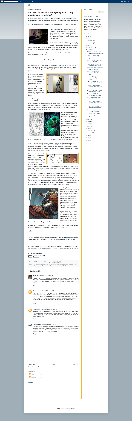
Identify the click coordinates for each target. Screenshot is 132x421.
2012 (87, 38)
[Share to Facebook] (58, 262)
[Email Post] (49, 261)
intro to (45, 265)
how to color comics (39, 265)
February (89, 130)
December (90, 40)
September (90, 47)
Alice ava (35, 291)
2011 (87, 135)
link (59, 311)
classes (43, 264)
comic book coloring (54, 264)
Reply (34, 285)
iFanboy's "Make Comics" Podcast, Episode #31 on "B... (94, 57)
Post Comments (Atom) (41, 367)
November (90, 43)
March (89, 128)
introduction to (51, 265)
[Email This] (53, 262)
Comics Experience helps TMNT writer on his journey (95, 52)
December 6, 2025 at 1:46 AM (48, 324)
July (88, 119)
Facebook (36, 257)
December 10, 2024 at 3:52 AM (47, 291)
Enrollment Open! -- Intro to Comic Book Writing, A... (94, 110)
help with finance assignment (59, 330)
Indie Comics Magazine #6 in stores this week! (95, 98)
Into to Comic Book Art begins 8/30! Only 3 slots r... (95, 68)
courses (71, 264)
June (88, 121)
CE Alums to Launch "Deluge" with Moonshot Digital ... (95, 91)
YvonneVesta (36, 309)
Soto (30, 231)
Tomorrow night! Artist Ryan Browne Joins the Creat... (94, 94)
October (89, 45)
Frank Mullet (36, 324)
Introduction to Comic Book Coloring (39, 20)
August (89, 49)
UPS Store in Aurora (41, 293)
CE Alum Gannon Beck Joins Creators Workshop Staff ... (95, 82)
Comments (34, 377)
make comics (58, 265)
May (88, 123)
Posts (32, 374)
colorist (47, 264)
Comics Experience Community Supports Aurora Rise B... (95, 78)
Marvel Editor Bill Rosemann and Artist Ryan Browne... (94, 107)
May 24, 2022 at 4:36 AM (46, 275)
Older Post (75, 364)
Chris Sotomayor (37, 264)
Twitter (30, 257)
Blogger (73, 408)
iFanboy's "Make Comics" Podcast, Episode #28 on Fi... (94, 115)
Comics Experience (64, 264)
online (63, 265)
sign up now (59, 24)
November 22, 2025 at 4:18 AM (49, 309)
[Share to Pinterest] (60, 262)
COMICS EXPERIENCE (95, 19)
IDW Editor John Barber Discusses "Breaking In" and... (94, 73)
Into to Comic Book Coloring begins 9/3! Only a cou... (94, 61)
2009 (87, 140)
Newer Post (32, 364)
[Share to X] (56, 262)
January (89, 133)
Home (53, 364)
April (88, 126)
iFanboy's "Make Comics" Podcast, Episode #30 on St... (94, 87)
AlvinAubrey (36, 275)
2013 (87, 36)
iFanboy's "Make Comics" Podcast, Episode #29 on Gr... (94, 103)
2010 (87, 138)
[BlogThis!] (54, 262)
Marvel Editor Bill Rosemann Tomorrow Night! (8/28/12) (94, 64)
